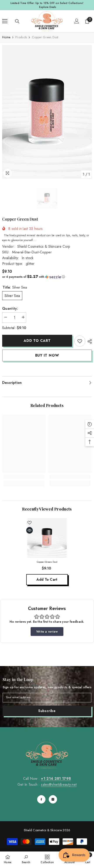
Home (6, 37)
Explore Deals (47, 7)
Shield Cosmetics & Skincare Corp (43, 246)
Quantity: (10, 308)
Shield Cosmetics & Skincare (43, 830)
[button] (47, 277)
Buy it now (47, 355)
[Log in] (76, 21)
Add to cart (37, 340)
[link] (79, 341)
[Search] (17, 21)
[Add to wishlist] (29, 522)
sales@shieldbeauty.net (59, 784)
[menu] (4, 21)
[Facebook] (41, 799)
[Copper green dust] (47, 538)
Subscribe (47, 710)
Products (21, 37)
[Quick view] (29, 530)
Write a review (47, 631)
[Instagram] (53, 799)
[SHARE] (88, 341)
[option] (47, 112)
